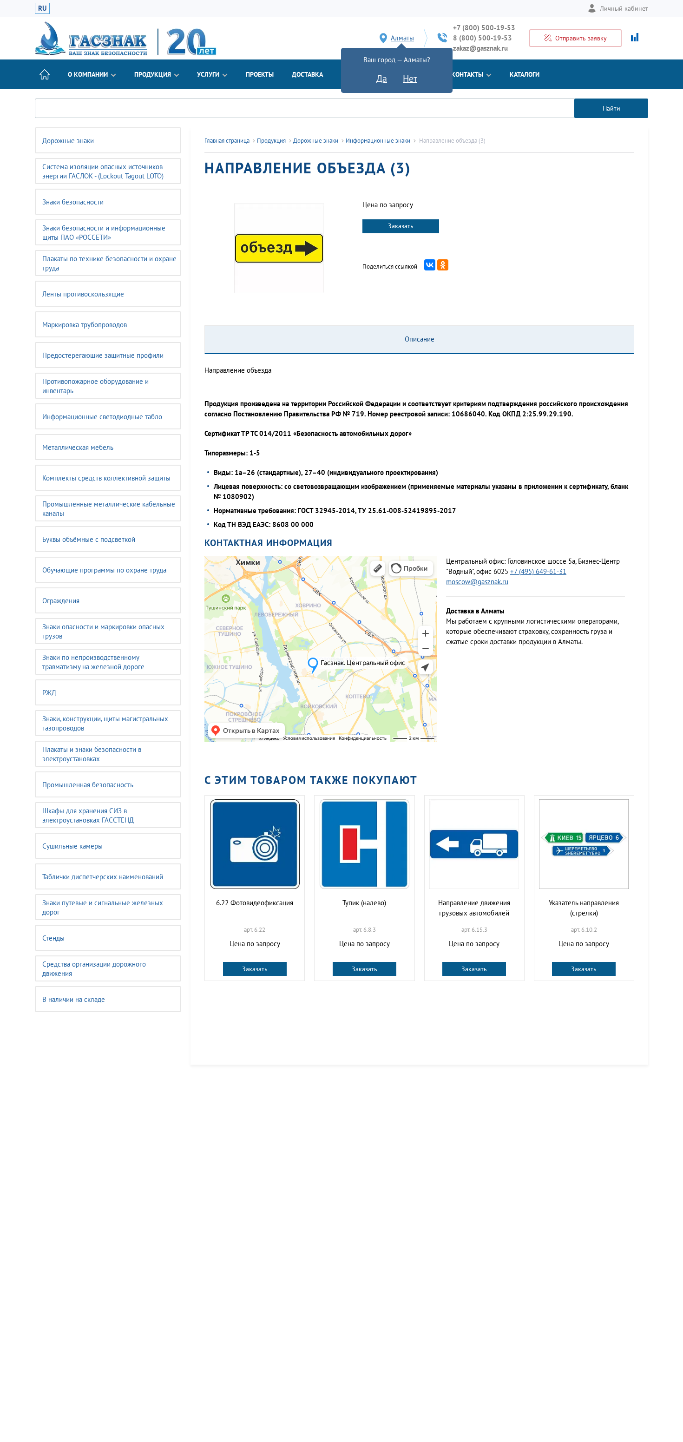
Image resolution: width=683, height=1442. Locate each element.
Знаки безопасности (73, 202)
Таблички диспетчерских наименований (102, 876)
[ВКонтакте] (429, 264)
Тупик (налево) (364, 902)
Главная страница (227, 141)
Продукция (152, 74)
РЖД (49, 692)
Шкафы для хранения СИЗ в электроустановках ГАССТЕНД (88, 815)
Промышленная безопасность (87, 784)
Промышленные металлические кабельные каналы (108, 509)
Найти (611, 108)
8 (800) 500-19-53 (482, 37)
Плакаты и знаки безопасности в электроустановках (91, 754)
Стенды (53, 938)
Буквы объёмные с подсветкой (88, 539)
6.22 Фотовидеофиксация (254, 902)
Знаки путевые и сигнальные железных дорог (102, 907)
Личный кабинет (624, 8)
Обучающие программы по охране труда (104, 570)
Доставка (307, 74)
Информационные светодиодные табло (102, 416)
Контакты (467, 74)
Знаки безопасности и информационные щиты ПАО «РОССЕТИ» (103, 233)
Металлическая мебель (77, 447)
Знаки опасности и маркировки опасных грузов (103, 631)
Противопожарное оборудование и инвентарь (95, 386)
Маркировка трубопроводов (84, 324)
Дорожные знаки (68, 140)
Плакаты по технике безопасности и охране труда (109, 263)
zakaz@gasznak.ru (480, 48)
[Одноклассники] (442, 264)
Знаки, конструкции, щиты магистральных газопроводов (105, 723)
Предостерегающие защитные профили (103, 355)
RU (42, 8)
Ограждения (60, 600)
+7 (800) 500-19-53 (484, 27)
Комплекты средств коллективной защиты (106, 478)
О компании (88, 74)
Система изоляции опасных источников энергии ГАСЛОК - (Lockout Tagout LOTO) (103, 171)
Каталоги (524, 74)
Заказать (401, 226)
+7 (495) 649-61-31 (538, 571)
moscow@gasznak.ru (477, 581)
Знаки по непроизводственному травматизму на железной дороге (93, 662)
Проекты (260, 74)
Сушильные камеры (72, 846)
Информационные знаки (378, 141)
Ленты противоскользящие (83, 294)
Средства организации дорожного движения (94, 969)
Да (381, 78)
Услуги (208, 74)
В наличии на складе (73, 999)
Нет (410, 78)
